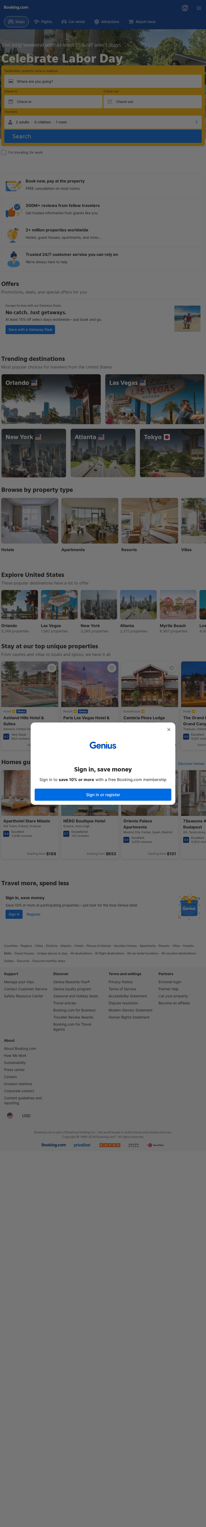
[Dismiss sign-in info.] (168, 729)
